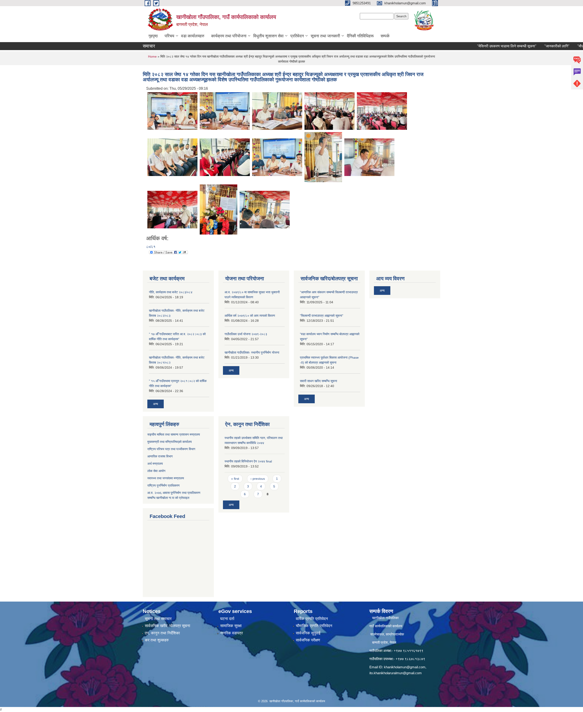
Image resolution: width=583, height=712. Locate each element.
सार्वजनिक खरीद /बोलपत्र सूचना (167, 626)
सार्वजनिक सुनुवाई (308, 633)
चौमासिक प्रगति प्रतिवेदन (314, 626)
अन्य (155, 404)
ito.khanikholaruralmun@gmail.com (395, 673)
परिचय (169, 36)
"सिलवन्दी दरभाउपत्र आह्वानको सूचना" (321, 315)
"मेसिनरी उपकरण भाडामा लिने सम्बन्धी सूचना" (489, 46)
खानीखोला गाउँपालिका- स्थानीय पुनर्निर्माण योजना (252, 352)
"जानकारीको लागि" (539, 46)
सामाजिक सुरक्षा (231, 626)
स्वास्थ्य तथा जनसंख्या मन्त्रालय (165, 478)
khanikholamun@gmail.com (404, 667)
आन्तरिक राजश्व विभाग (160, 456)
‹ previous (258, 478)
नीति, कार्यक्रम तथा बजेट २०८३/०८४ (170, 292)
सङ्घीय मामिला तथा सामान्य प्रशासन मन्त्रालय (173, 434)
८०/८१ (150, 247)
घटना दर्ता (227, 619)
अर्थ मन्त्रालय (155, 463)
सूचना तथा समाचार (158, 619)
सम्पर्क (385, 36)
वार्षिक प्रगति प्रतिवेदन (312, 619)
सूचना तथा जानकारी (325, 36)
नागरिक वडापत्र (231, 633)
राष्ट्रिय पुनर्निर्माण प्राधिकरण (163, 485)
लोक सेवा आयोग (156, 471)
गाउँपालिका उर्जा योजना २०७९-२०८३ (246, 334)
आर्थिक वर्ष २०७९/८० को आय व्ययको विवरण (250, 315)
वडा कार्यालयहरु (192, 36)
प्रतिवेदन (297, 36)
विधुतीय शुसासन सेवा (268, 36)
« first (235, 478)
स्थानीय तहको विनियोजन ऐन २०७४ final (248, 461)
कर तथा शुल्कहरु (157, 640)
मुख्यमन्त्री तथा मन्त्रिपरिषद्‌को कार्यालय (169, 442)
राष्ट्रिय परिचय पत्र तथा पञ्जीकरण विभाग (171, 449)
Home (152, 56)
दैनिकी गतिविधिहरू (360, 36)
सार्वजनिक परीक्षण (308, 640)
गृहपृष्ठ (153, 36)
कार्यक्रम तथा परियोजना (228, 36)
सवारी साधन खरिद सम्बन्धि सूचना (318, 381)
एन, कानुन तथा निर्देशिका (162, 633)
